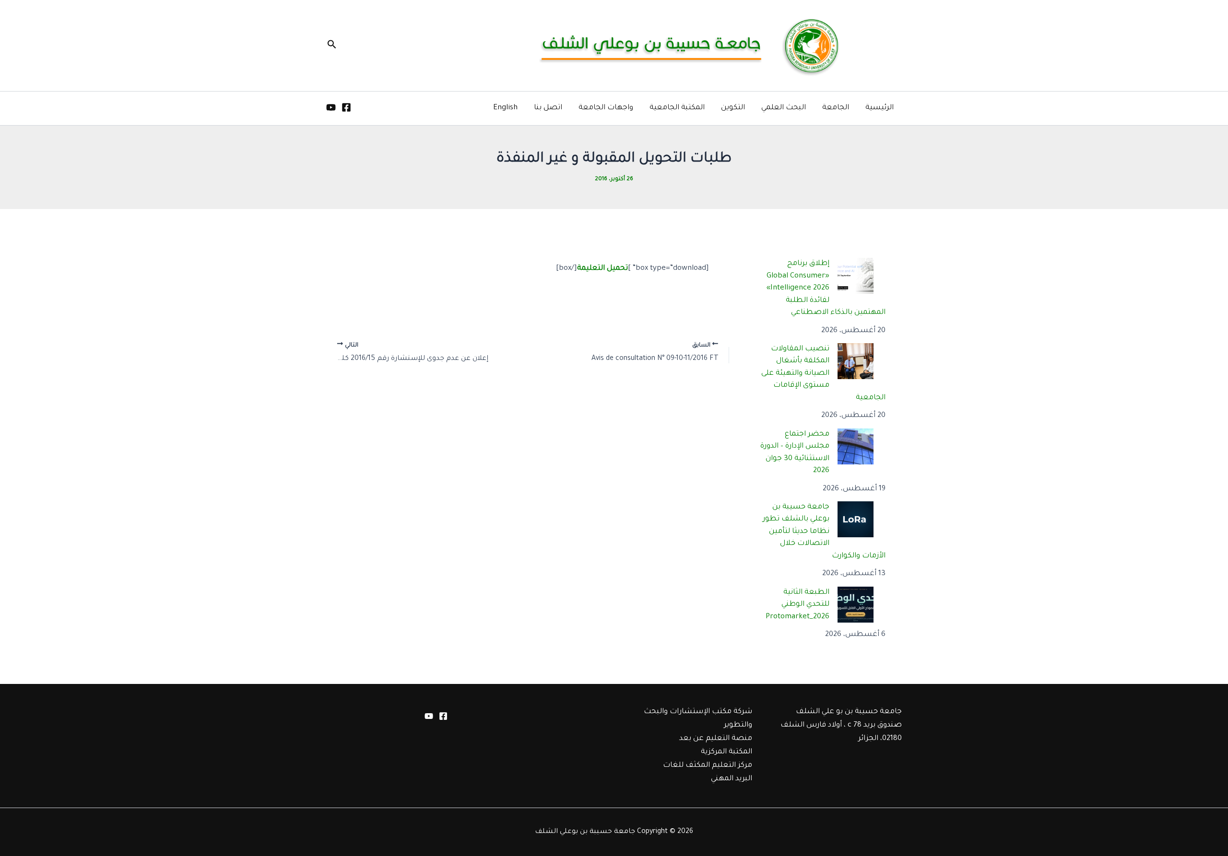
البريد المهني (731, 779)
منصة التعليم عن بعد (715, 739)
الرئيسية (879, 108)
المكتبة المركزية (726, 752)
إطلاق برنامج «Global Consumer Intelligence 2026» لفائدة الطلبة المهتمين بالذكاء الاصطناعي (826, 288)
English (505, 108)
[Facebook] (346, 107)
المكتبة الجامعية (677, 108)
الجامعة (835, 108)
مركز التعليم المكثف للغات (707, 766)
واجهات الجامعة (606, 108)
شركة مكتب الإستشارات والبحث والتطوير (698, 718)
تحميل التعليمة (602, 269)
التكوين (733, 108)
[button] (331, 45)
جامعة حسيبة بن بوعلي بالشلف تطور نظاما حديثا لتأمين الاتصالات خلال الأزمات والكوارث (824, 531)
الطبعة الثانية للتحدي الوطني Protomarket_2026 (797, 605)
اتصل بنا (548, 108)
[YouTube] (331, 107)
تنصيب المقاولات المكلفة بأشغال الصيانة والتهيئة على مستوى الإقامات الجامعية (823, 373)
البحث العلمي (783, 108)
